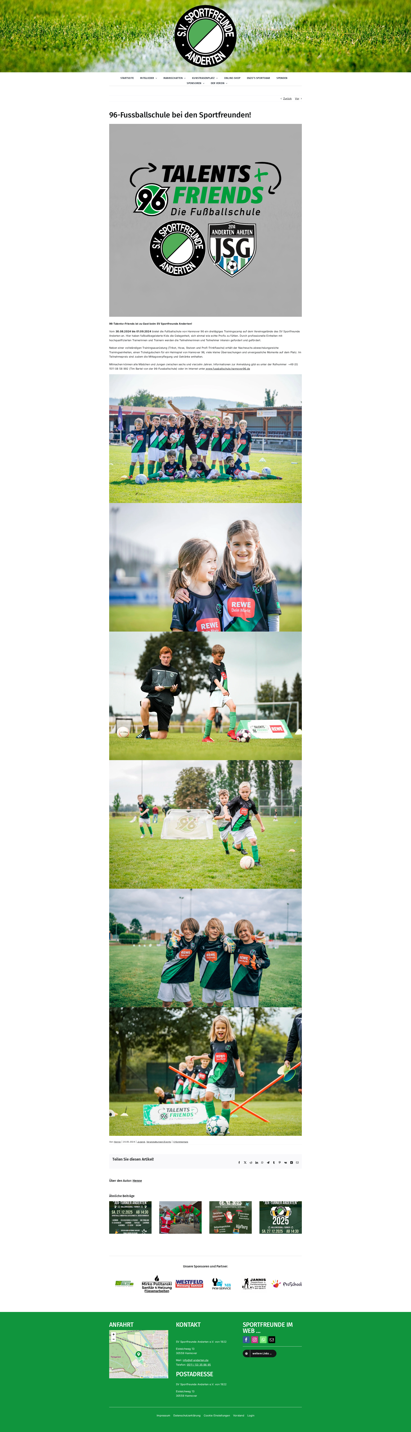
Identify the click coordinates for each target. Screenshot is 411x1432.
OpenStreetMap (160, 1376)
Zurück (287, 98)
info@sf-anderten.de (195, 1360)
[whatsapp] (263, 1339)
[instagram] (254, 1339)
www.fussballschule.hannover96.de (227, 368)
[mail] (271, 1339)
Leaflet (146, 1376)
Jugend (141, 1141)
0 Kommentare (180, 1141)
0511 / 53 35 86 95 (199, 1364)
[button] (139, 1354)
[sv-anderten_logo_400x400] (205, 5)
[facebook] (246, 1339)
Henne (117, 1141)
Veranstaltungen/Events (158, 1141)
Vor (297, 98)
